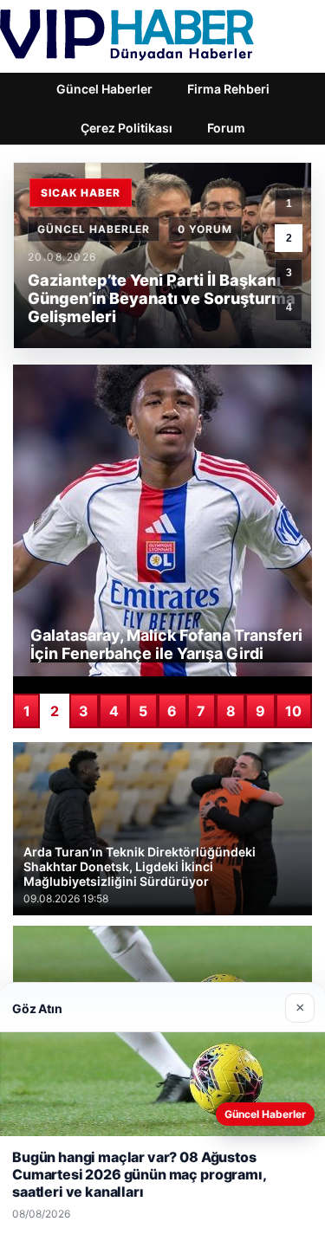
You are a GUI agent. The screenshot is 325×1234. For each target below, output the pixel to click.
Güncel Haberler (104, 88)
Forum (226, 127)
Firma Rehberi (228, 88)
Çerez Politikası (126, 127)
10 (293, 711)
